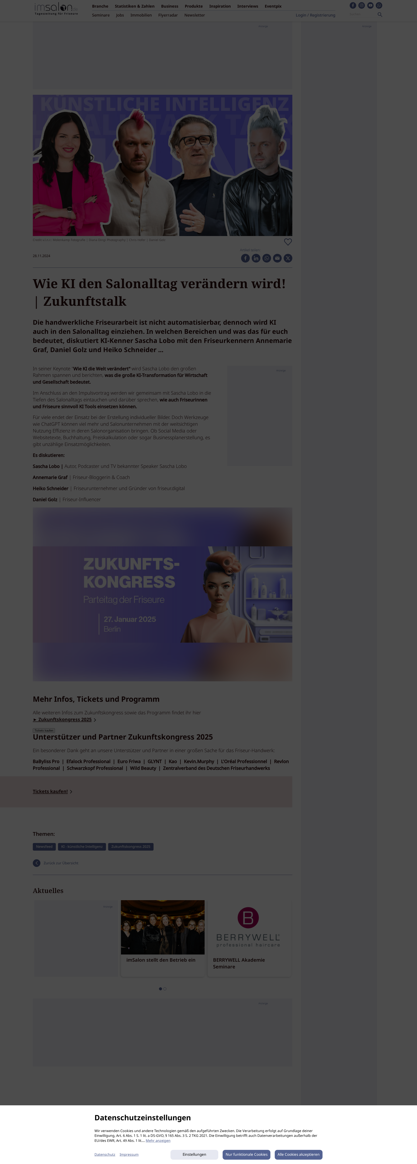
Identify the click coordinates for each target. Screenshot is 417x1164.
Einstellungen (194, 1155)
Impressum (129, 1154)
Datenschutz (104, 1154)
